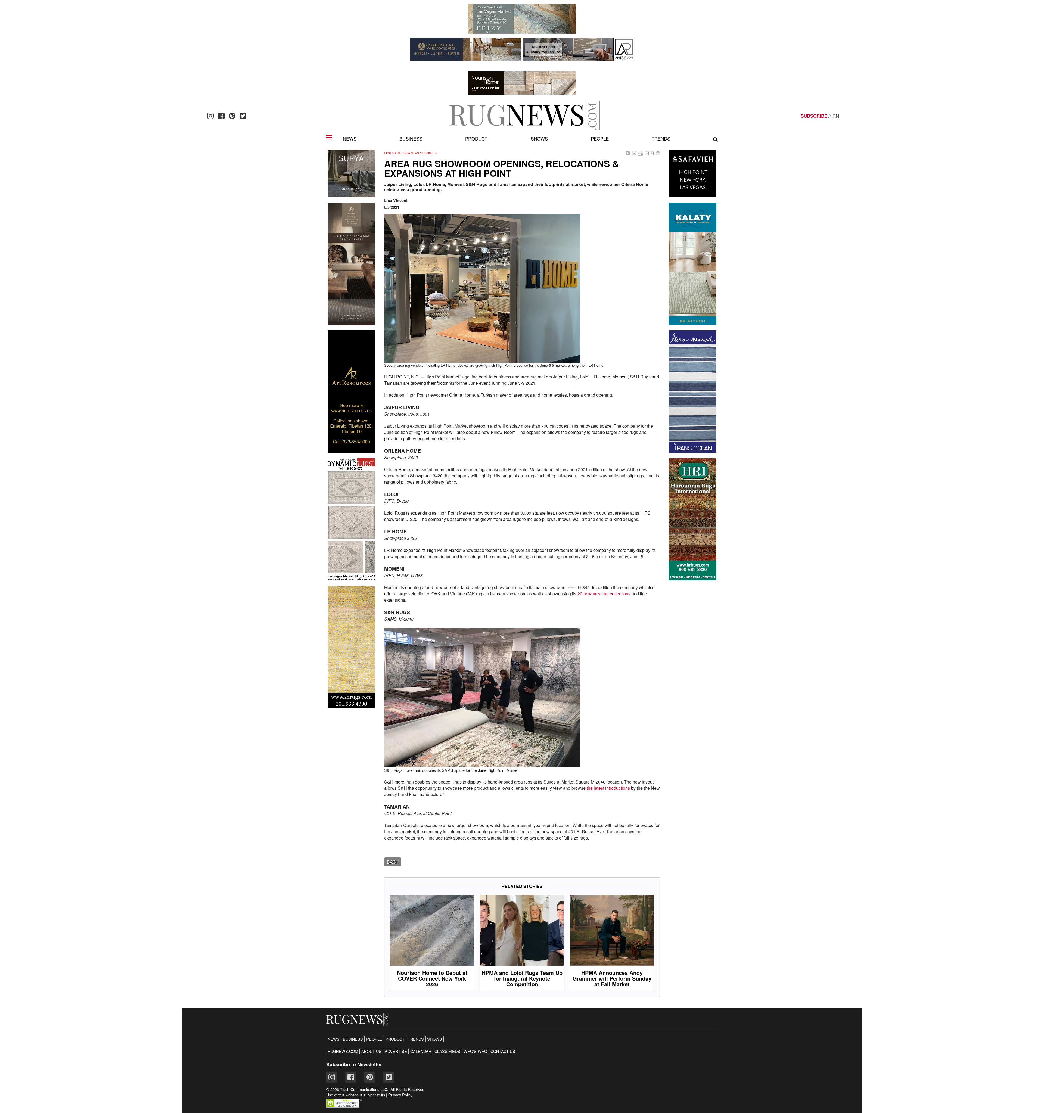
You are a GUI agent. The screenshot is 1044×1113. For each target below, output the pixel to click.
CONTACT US (502, 1051)
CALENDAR (420, 1051)
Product (476, 138)
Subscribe (814, 116)
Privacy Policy (400, 1095)
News (349, 138)
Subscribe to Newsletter (354, 1064)
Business (410, 138)
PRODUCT (395, 1039)
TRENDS (416, 1039)
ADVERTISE (396, 1051)
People (600, 138)
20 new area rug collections (603, 593)
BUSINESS (353, 1039)
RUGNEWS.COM (343, 1051)
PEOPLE (374, 1039)
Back (393, 862)
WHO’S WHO (475, 1051)
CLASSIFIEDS (447, 1051)
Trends (661, 138)
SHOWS (434, 1039)
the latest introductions (609, 788)
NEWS (334, 1039)
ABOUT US (371, 1051)
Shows (539, 138)
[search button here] (715, 139)
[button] (344, 1106)
